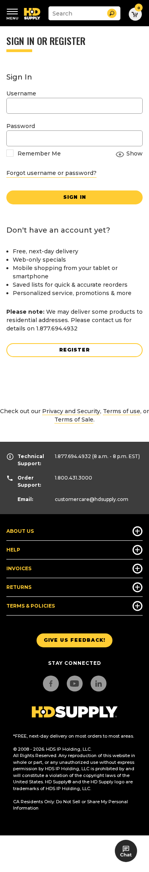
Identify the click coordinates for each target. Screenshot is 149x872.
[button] (111, 13)
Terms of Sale (73, 419)
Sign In (74, 197)
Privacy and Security (71, 411)
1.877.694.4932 (73, 456)
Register (74, 350)
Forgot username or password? (51, 173)
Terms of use (121, 411)
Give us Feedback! (74, 640)
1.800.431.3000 (73, 478)
